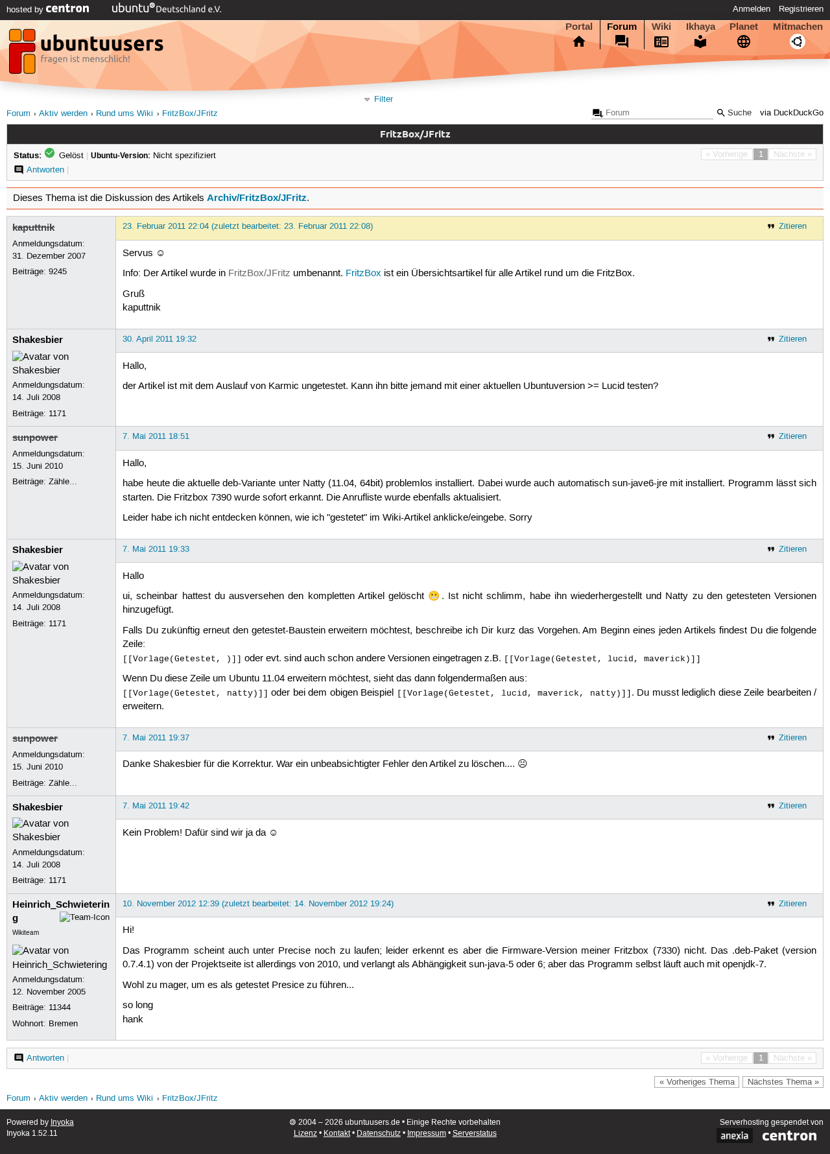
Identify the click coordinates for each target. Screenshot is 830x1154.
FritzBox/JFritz (190, 114)
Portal (579, 26)
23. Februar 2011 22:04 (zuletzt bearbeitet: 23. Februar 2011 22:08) (248, 226)
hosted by (26, 10)
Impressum (426, 1133)
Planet (743, 26)
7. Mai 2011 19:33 (156, 549)
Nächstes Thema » (783, 1082)
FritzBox (363, 273)
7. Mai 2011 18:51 (156, 436)
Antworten (45, 170)
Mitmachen (798, 26)
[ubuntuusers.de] (87, 55)
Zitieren (793, 226)
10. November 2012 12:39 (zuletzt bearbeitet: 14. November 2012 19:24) (258, 904)
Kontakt (337, 1133)
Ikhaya (700, 26)
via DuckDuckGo (792, 113)
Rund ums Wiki (124, 114)
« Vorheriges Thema (697, 1082)
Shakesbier (37, 339)
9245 (58, 271)
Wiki (661, 26)
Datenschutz (379, 1133)
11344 (60, 1007)
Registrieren (801, 9)
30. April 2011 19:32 (159, 339)
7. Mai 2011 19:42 (156, 806)
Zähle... (63, 482)
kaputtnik (33, 227)
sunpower (35, 437)
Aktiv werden (63, 114)
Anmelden (751, 9)
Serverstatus (475, 1133)
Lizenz (305, 1133)
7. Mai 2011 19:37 (156, 738)
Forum (622, 26)
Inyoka (62, 1122)
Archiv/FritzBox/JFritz (257, 197)
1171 (57, 413)
